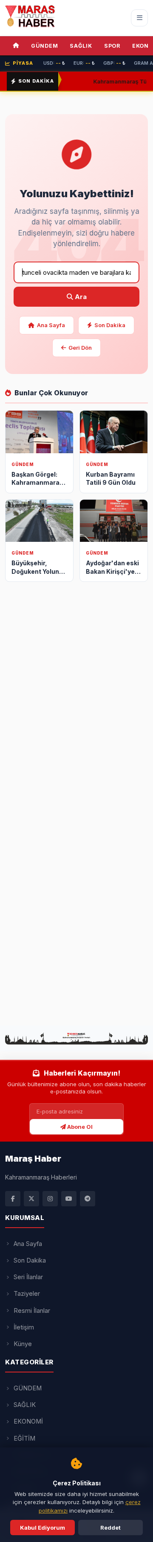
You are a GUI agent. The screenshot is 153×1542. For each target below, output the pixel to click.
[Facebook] (12, 1198)
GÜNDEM (44, 46)
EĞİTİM (24, 1438)
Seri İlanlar (28, 1276)
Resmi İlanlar (32, 1310)
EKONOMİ (28, 1421)
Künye (23, 1343)
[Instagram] (50, 1198)
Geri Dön (80, 347)
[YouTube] (68, 1198)
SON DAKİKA (36, 81)
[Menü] (139, 17)
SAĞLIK (81, 46)
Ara (80, 297)
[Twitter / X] (31, 1198)
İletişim (24, 1327)
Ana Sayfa (51, 325)
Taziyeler (27, 1293)
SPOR (112, 46)
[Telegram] (87, 1198)
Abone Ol (79, 1126)
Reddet (110, 1527)
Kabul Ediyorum (42, 1527)
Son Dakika (109, 325)
